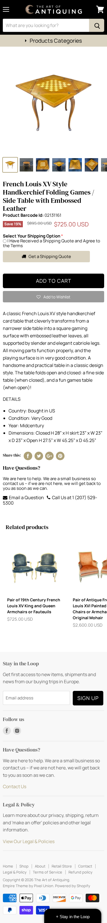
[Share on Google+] (49, 456)
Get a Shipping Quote (49, 256)
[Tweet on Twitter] (39, 456)
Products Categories (56, 41)
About (40, 866)
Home (8, 866)
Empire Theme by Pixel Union (28, 885)
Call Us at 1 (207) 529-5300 (50, 500)
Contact (85, 866)
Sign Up (88, 698)
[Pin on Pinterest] (60, 456)
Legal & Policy (15, 872)
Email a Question (26, 497)
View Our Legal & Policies (28, 841)
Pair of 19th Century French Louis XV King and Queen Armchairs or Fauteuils (33, 605)
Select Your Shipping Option (31, 236)
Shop (24, 866)
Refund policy (80, 872)
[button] (53, 296)
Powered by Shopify (72, 885)
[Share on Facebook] (28, 456)
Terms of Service (47, 872)
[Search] (96, 25)
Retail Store (62, 866)
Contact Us (14, 786)
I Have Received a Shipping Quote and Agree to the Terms (51, 243)
